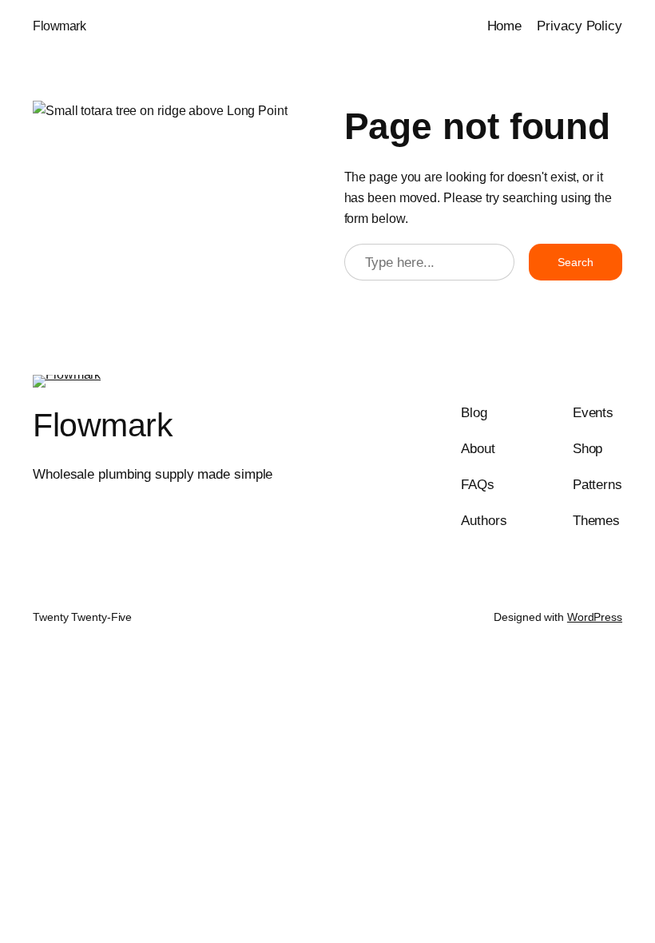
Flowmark (59, 26)
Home (504, 26)
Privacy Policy (579, 26)
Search (575, 262)
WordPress (594, 617)
